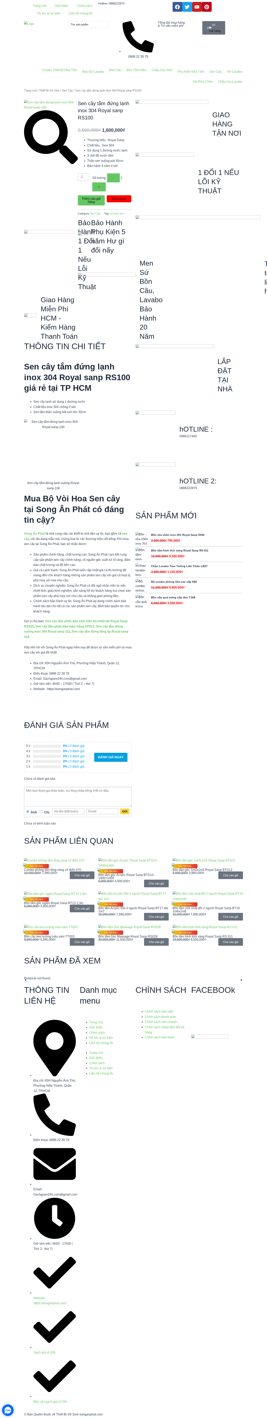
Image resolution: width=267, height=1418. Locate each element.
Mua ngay (119, 198)
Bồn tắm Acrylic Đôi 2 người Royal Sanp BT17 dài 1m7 (133, 909)
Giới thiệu (96, 1027)
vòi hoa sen (116, 213)
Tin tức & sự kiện (101, 1037)
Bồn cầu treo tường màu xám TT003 (49, 936)
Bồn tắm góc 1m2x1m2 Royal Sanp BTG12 (202, 869)
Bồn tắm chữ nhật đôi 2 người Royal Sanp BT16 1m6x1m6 (206, 909)
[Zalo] (8, 1410)
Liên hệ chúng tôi (101, 1043)
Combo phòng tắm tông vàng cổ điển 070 (52, 869)
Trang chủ (30, 90)
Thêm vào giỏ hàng (91, 200)
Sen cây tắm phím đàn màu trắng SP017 (64, 626)
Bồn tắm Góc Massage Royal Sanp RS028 (128, 936)
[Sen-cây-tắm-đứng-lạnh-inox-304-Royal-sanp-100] (51, 104)
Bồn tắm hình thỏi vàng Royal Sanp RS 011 (203, 936)
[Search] (105, 24)
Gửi (124, 811)
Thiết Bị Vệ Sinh (49, 90)
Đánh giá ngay (111, 757)
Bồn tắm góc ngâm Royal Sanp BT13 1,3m (53, 903)
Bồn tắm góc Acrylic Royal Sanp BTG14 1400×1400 (126, 876)
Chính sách (97, 1032)
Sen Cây (67, 90)
